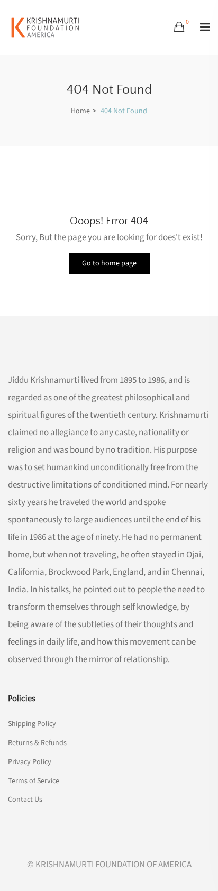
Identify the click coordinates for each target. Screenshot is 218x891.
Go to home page (109, 263)
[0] (179, 27)
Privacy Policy (29, 762)
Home (80, 111)
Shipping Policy (32, 724)
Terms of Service (33, 781)
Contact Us (25, 798)
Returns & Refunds (37, 743)
